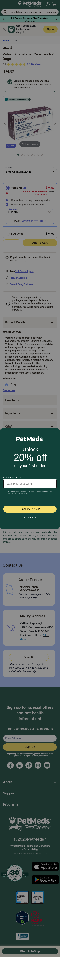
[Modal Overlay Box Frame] (30, 478)
